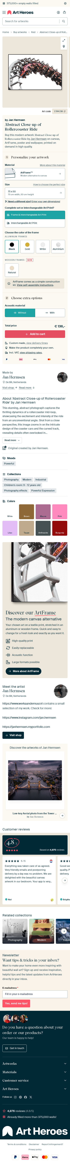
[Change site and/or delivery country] (65, 3)
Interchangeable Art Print (24, 223)
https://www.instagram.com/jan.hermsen (29, 717)
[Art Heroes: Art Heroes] (66, 1088)
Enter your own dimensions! (34, 201)
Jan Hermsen (17, 120)
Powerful (9, 463)
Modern (27, 479)
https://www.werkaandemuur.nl (22, 704)
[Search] (63, 21)
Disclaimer (34, 1144)
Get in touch (17, 1048)
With (52, 312)
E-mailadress (10, 988)
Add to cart (37, 334)
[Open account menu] (58, 12)
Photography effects (15, 490)
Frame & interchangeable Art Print (28, 214)
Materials (9, 1072)
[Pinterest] (20, 1097)
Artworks (9, 1063)
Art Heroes (10, 1089)
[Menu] (4, 12)
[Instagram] (15, 1097)
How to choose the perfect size (49, 184)
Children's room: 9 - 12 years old (22, 485)
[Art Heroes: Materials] (66, 1072)
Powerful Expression (43, 490)
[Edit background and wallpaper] (64, 46)
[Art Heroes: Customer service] (66, 1080)
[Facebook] (25, 1097)
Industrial (40, 479)
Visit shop (8, 387)
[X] (31, 1097)
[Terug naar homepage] (20, 12)
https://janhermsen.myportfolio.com (26, 727)
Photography (11, 479)
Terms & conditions (16, 1144)
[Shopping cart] (64, 12)
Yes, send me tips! (16, 1003)
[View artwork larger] (64, 40)
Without (22, 312)
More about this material (52, 165)
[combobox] (31, 21)
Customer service (15, 1080)
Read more (25, 387)
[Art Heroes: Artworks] (66, 1063)
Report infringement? (52, 1144)
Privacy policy (35, 1149)
